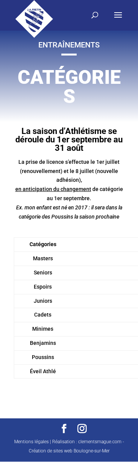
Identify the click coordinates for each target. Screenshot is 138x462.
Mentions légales (31, 441)
